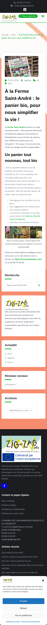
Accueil (5, 35)
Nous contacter (8, 501)
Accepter (23, 601)
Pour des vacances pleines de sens (16, 561)
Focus (10, 362)
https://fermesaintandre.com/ (28, 259)
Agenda (10, 358)
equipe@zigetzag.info (11, 539)
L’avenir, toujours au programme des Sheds (20, 557)
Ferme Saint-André (16, 127)
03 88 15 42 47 (24, 3)
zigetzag (27, 80)
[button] (43, 580)
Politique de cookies (13, 621)
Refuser (23, 608)
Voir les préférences (23, 615)
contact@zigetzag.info (24, 6)
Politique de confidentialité (30, 621)
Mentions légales (9, 505)
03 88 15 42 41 (8, 533)
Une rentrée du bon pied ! (12, 553)
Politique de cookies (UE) (12, 514)
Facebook (11, 385)
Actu (13, 35)
